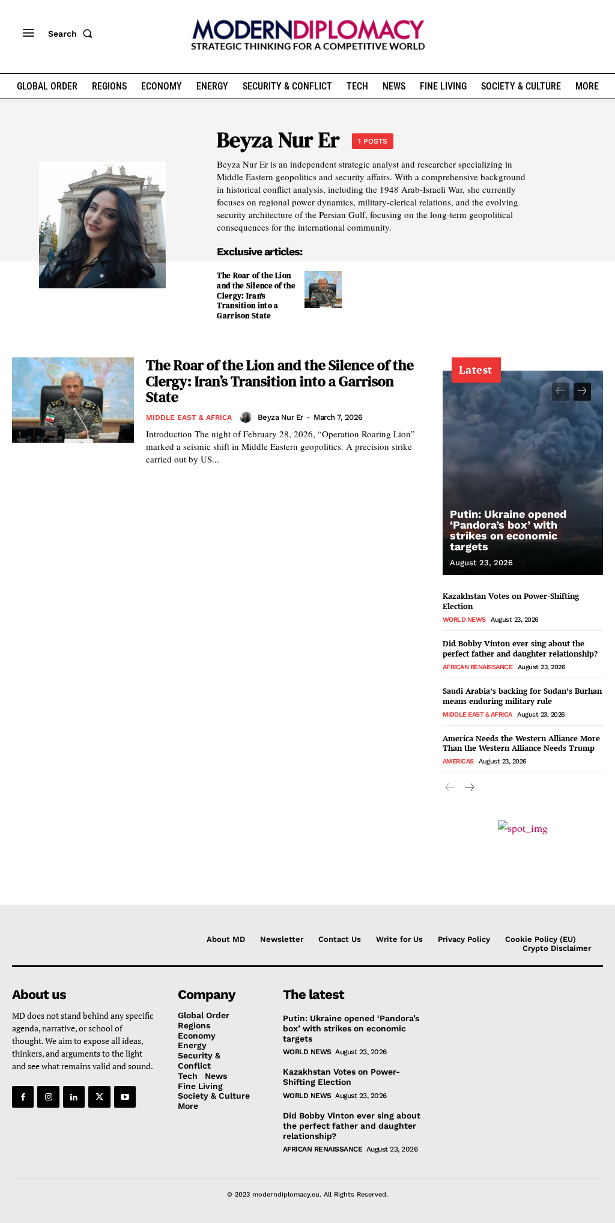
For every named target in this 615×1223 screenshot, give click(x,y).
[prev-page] (560, 392)
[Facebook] (23, 1097)
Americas (458, 761)
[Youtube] (125, 1097)
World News (464, 620)
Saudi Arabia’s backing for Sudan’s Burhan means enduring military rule (522, 695)
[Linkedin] (74, 1097)
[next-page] (582, 392)
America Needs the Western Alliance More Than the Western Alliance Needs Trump (521, 743)
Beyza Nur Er (280, 417)
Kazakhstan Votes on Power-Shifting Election (511, 601)
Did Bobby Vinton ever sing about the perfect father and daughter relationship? (520, 648)
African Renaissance (478, 667)
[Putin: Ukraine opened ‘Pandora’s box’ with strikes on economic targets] (523, 473)
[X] (99, 1097)
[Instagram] (48, 1097)
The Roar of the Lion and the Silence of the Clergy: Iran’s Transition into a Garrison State (256, 295)
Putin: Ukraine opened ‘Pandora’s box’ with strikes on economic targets (508, 530)
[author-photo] (247, 417)
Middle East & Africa (189, 417)
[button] (72, 33)
